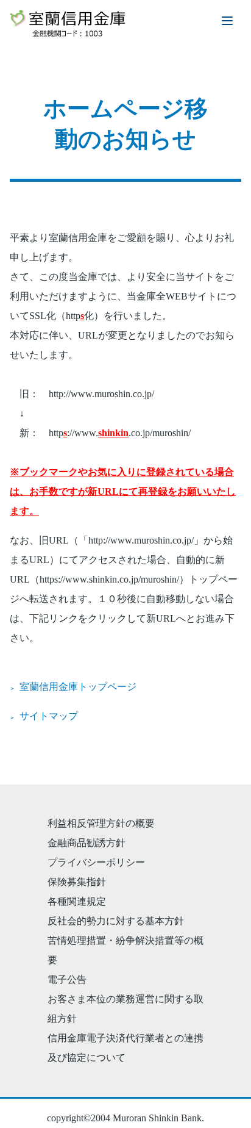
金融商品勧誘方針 (86, 843)
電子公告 (67, 979)
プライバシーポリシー (96, 862)
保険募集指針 (77, 882)
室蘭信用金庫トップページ (77, 686)
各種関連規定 (77, 901)
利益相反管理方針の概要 (101, 823)
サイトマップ (48, 716)
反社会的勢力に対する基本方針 (116, 921)
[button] (227, 20)
